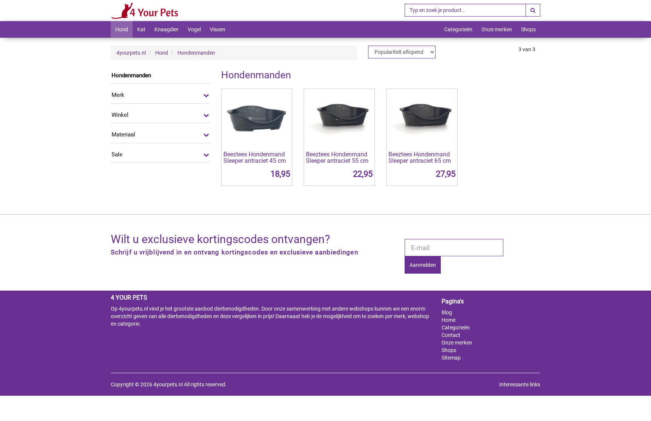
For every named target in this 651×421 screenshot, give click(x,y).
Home (448, 320)
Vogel (194, 29)
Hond (121, 29)
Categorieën (458, 29)
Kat (141, 29)
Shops (528, 29)
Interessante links (519, 384)
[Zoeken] (533, 10)
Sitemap (451, 358)
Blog (447, 312)
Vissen (217, 29)
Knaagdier (166, 29)
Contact (451, 335)
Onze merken (496, 29)
